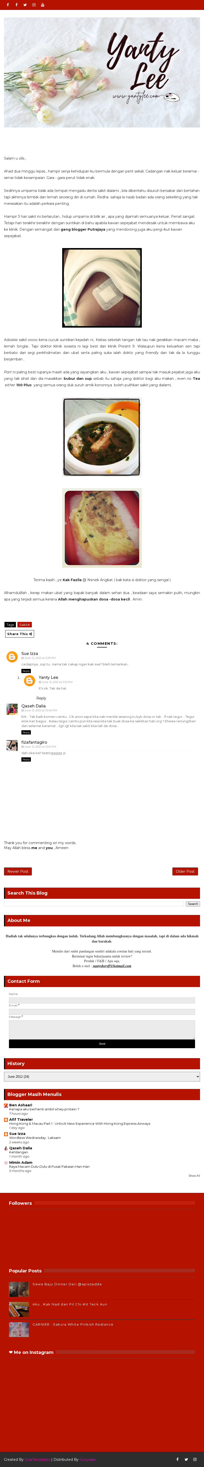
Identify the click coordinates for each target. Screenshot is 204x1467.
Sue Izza (29, 653)
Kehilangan (18, 1152)
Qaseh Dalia (33, 706)
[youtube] (42, 5)
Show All (194, 1175)
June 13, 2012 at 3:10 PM (57, 682)
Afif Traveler (21, 1119)
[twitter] (25, 5)
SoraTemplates (37, 1459)
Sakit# (24, 625)
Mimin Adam (20, 1162)
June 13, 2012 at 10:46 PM (40, 710)
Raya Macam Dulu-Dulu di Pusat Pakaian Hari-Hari (49, 1166)
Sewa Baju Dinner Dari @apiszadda (67, 1284)
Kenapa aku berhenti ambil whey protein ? (44, 1109)
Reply (26, 671)
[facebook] (7, 5)
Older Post (185, 871)
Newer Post (17, 871)
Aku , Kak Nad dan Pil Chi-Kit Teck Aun (70, 1304)
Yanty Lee (48, 677)
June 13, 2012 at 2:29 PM (40, 658)
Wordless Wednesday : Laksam (35, 1138)
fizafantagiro (34, 742)
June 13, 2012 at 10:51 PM (40, 746)
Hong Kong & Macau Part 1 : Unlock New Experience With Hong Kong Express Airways (79, 1123)
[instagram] (34, 5)
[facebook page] (16, 5)
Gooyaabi (88, 1459)
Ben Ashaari (20, 1105)
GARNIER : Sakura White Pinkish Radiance (73, 1324)
